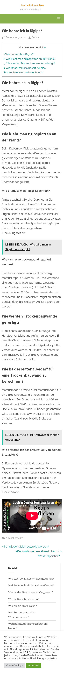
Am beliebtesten (15, 538)
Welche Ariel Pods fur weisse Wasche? (31, 585)
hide (43, 47)
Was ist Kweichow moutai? (23, 599)
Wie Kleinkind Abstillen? (22, 605)
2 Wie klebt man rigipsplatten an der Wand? (29, 58)
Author (35, 37)
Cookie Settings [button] (14, 665)
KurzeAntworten (32, 5)
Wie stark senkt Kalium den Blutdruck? (31, 578)
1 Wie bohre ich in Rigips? (18, 54)
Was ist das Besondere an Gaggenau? (30, 592)
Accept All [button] (33, 665)
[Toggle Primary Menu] (58, 18)
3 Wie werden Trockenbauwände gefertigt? (29, 63)
